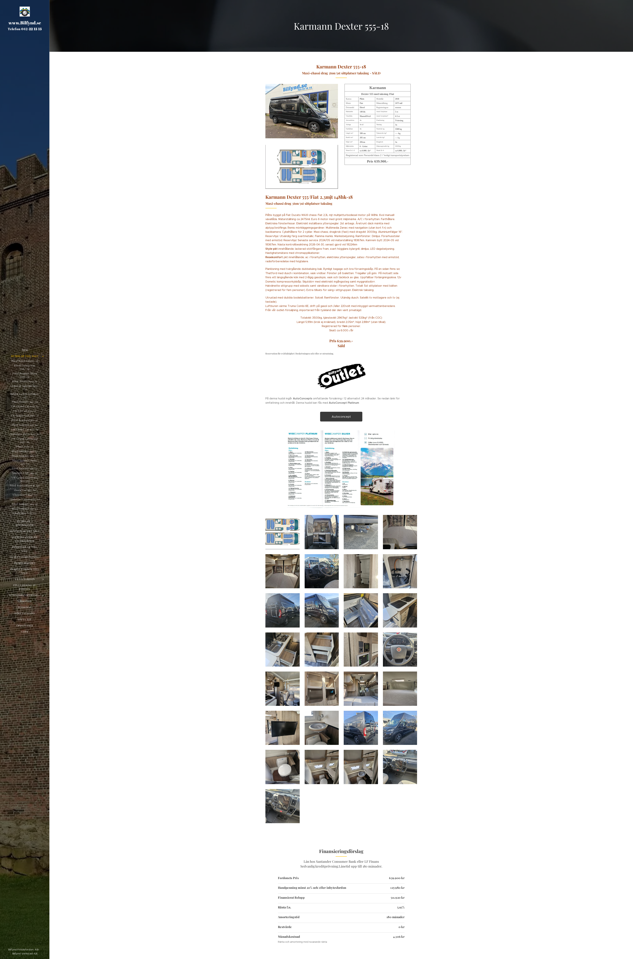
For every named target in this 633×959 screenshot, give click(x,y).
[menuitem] (24, 350)
